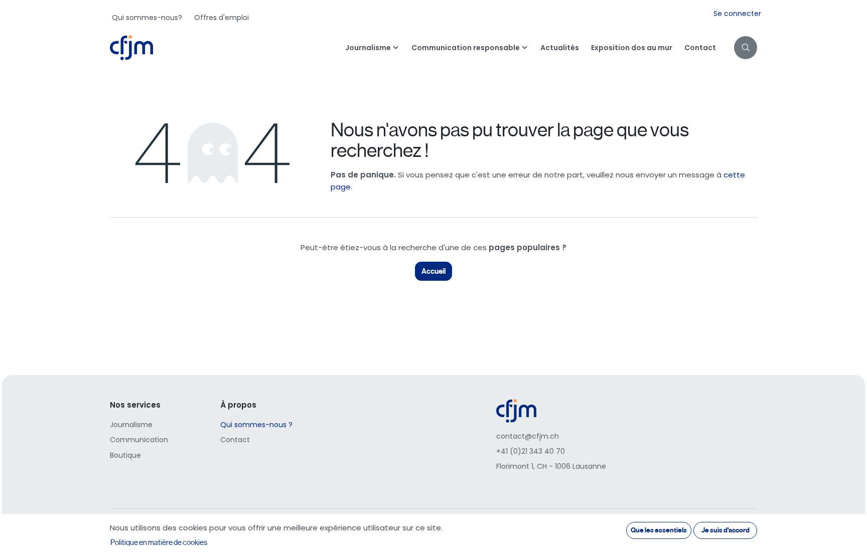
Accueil (433, 271)
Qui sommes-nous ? (256, 425)
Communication (139, 440)
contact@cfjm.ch (527, 436)
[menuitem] (147, 17)
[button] (745, 47)
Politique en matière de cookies (158, 542)
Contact (235, 440)
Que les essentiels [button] (659, 530)
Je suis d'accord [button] (725, 530)
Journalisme (131, 425)
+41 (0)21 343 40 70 (530, 451)
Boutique (125, 455)
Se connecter (737, 14)
